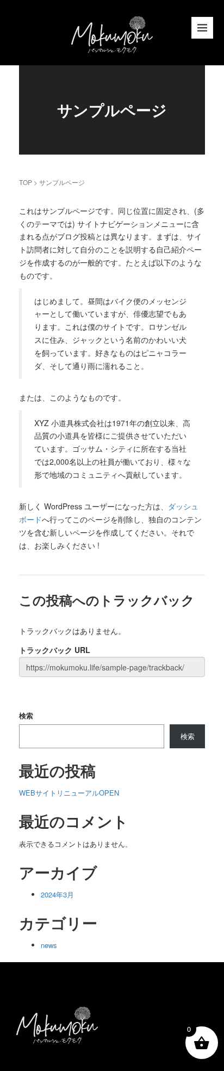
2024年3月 (57, 894)
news (49, 945)
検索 (26, 715)
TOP (25, 182)
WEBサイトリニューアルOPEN (69, 792)
